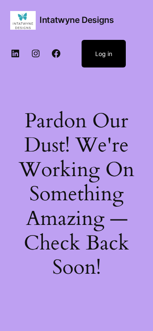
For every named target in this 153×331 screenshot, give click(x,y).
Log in (103, 53)
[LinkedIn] (15, 53)
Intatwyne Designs (76, 20)
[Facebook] (56, 53)
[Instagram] (36, 53)
